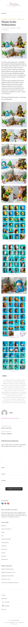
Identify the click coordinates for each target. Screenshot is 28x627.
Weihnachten (20, 19)
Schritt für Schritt (16, 397)
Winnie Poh (15, 401)
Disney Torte (7, 390)
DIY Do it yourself (18, 390)
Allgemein (4, 19)
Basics (2, 532)
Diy (2, 535)
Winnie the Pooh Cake (20, 402)
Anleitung (7, 380)
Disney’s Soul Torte (6, 428)
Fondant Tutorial (6, 394)
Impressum (4, 598)
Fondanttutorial (10, 395)
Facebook (7, 602)
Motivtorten (12, 19)
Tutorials (3, 556)
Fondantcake (14, 394)
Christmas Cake (11, 388)
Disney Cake (23, 388)
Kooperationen (5, 542)
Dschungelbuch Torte (15, 392)
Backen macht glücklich (20, 385)
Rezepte (3, 552)
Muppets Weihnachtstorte (7, 569)
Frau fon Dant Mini (6, 539)
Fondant (24, 392)
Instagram (7, 605)
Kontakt (3, 595)
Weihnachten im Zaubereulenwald (9, 582)
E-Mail (3, 474)
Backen (17, 383)
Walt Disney (13, 399)
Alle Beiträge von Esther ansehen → (10, 418)
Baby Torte (10, 381)
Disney (18, 388)
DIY (13, 390)
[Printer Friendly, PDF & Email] (4, 375)
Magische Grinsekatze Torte (8, 572)
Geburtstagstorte (7, 397)
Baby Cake (13, 380)
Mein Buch (4, 546)
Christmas (4, 388)
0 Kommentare (5, 29)
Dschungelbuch (5, 392)
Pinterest (3, 609)
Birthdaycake (17, 387)
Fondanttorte (22, 394)
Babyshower (6, 383)
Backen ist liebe (10, 385)
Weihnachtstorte (7, 401)
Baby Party (19, 380)
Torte (8, 399)
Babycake (16, 381)
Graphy (20, 622)
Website (3, 480)
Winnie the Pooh (10, 402)
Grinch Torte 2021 (5, 579)
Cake (23, 387)
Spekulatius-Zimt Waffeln (7, 575)
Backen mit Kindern (9, 387)
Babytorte (12, 383)
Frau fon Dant (18, 395)
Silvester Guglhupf (6, 433)
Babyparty (22, 381)
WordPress (12, 622)
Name (3, 467)
